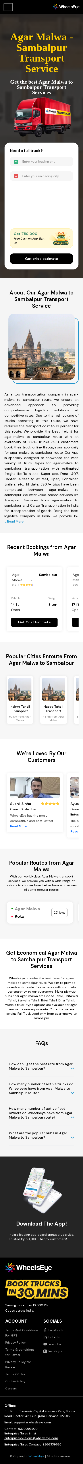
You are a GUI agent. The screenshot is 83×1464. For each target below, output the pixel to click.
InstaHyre (55, 1351)
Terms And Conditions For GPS (21, 1332)
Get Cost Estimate (34, 622)
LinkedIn (54, 1337)
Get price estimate (41, 258)
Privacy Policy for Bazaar (18, 1364)
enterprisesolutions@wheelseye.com (31, 1438)
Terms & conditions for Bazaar (20, 1352)
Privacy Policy (15, 1342)
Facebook (55, 1330)
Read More (18, 826)
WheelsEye (36, 1456)
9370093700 (28, 1429)
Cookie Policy (15, 1381)
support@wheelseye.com (32, 1422)
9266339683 (52, 1444)
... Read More (14, 521)
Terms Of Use (15, 1374)
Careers (11, 1388)
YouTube (54, 1344)
